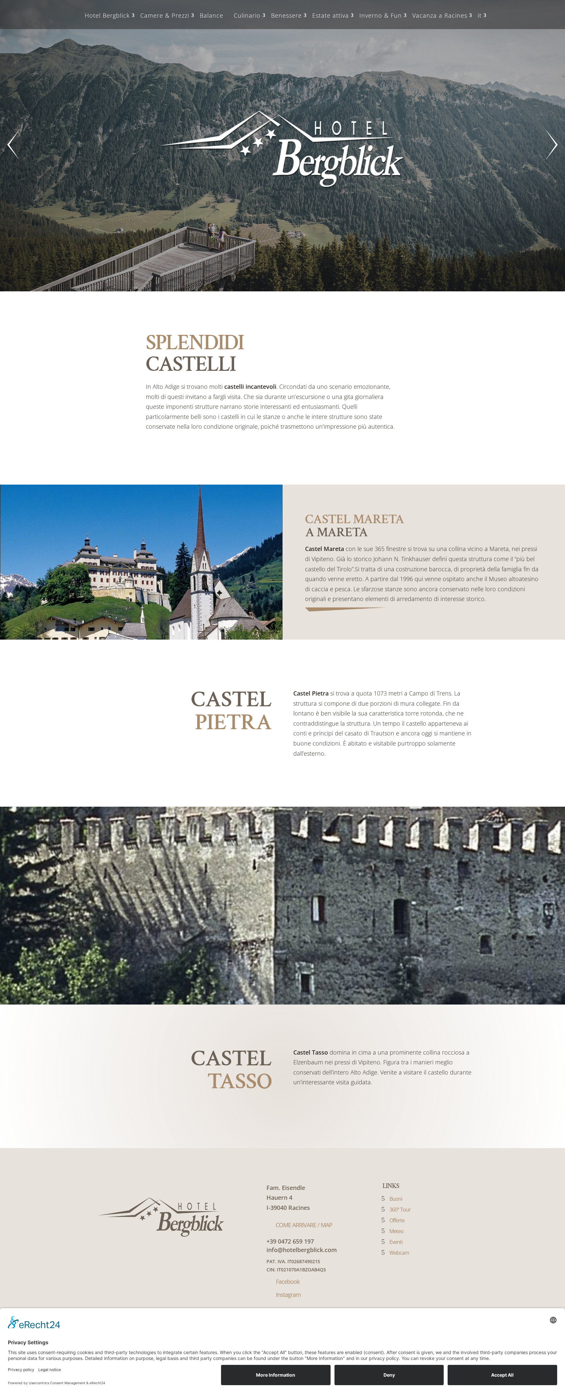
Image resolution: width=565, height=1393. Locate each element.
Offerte (396, 1220)
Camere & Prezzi (164, 15)
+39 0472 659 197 (290, 1241)
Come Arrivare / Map (304, 1225)
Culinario (247, 15)
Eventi (395, 1242)
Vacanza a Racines (439, 15)
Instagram (288, 1294)
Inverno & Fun (380, 15)
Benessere (286, 15)
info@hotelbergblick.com (301, 1250)
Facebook (288, 1281)
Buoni (395, 1198)
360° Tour (400, 1209)
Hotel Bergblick (107, 15)
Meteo (396, 1231)
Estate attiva (330, 15)
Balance (211, 15)
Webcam (399, 1252)
